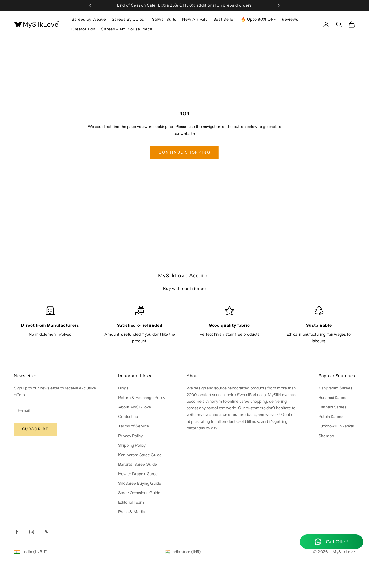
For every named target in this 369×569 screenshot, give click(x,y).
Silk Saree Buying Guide (139, 483)
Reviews (290, 19)
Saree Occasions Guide (139, 492)
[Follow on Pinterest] (47, 532)
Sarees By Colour (129, 19)
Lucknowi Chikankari (337, 426)
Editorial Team (131, 502)
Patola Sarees (331, 416)
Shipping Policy (132, 445)
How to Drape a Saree (138, 473)
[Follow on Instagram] (32, 532)
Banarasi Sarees (333, 397)
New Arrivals (194, 19)
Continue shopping (184, 152)
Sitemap (326, 435)
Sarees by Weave (88, 19)
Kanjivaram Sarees (335, 388)
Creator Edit (83, 29)
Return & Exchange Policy (141, 397)
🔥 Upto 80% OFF (258, 19)
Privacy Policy (130, 435)
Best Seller (224, 19)
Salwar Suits (164, 19)
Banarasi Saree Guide (137, 464)
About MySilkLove (134, 407)
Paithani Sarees (333, 407)
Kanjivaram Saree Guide (140, 454)
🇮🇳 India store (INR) (183, 551)
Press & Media (131, 511)
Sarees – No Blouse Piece (126, 29)
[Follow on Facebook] (17, 532)
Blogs (123, 388)
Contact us (128, 416)
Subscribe (35, 429)
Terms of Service (133, 426)
